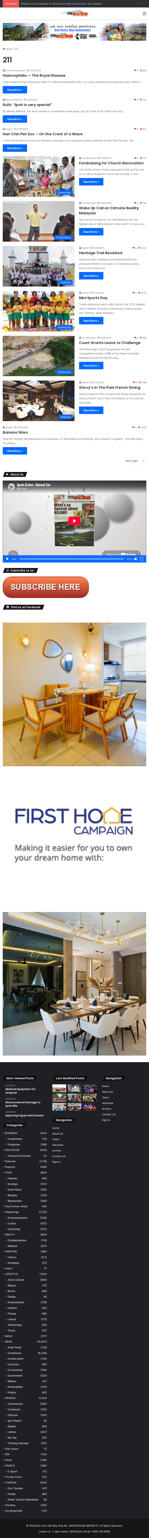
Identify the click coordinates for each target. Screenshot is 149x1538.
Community (14, 1353)
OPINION (10, 1398)
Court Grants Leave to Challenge (110, 342)
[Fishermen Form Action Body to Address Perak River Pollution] (74, 1097)
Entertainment (16, 1302)
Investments (15, 1138)
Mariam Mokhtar (13, 99)
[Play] (7, 559)
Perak (8, 1460)
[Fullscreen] (141, 559)
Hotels (11, 1493)
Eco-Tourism (15, 1488)
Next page (132, 460)
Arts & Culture (16, 1279)
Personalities (15, 1386)
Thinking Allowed (18, 1443)
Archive (56, 1150)
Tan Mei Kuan (89, 158)
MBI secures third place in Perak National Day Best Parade (54, 3)
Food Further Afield (16, 1206)
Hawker (12, 1178)
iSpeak (12, 1426)
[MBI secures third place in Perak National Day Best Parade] (59, 1097)
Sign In (56, 1161)
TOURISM (10, 1482)
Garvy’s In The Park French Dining (109, 387)
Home (8, 48)
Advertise (57, 1144)
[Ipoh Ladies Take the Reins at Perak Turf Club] (59, 1088)
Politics (12, 1392)
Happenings (12, 1212)
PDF (7, 1454)
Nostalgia (13, 1262)
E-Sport (12, 1471)
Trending (10, 1505)
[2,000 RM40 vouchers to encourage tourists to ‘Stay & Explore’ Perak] (74, 1088)
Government (15, 1375)
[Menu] (144, 15)
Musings (13, 1183)
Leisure (12, 1319)
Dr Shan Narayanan (15, 70)
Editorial (12, 1415)
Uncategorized (13, 1510)
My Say (12, 1437)
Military (12, 1381)
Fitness (12, 1313)
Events (12, 1223)
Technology (15, 1324)
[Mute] (136, 559)
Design (12, 1296)
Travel (11, 1330)
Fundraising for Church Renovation (111, 163)
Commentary (15, 1403)
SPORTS (10, 1465)
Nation (9, 1336)
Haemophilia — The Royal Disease (34, 75)
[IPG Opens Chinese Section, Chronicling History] (74, 1107)
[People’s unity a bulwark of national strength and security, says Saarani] (90, 1088)
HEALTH (10, 1234)
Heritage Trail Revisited (100, 252)
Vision (55, 1139)
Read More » (15, 89)
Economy (13, 1364)
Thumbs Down (13, 1476)
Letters (12, 1431)
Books (11, 1291)
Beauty (12, 1285)
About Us (57, 1133)
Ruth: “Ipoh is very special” (27, 104)
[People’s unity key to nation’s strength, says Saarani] (90, 1107)
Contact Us (59, 1156)
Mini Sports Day (93, 297)
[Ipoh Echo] (74, 13)
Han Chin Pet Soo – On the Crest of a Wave (43, 134)
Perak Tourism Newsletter (23, 1499)
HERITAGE (11, 1251)
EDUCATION (12, 1150)
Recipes (12, 1195)
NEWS (8, 1341)
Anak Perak (14, 1347)
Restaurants (15, 1200)
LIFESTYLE (11, 1274)
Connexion (14, 1409)
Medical (12, 1245)
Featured (10, 1161)
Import (9, 1268)
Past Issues (11, 1448)
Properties (14, 1144)
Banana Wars (15, 432)
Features (10, 1166)
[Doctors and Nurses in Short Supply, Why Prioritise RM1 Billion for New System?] (59, 1107)
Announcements (17, 1217)
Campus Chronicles (19, 1155)
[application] (74, 521)
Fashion (12, 1307)
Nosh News (15, 1189)
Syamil (8, 129)
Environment (15, 1369)
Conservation (16, 1358)
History (12, 1257)
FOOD (8, 1172)
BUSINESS (11, 1133)
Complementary (17, 1240)
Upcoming (14, 1229)
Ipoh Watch (14, 1420)
